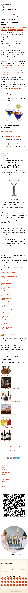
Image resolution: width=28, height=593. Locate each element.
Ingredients (10, 29)
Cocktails (12, 27)
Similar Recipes (20, 29)
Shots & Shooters (7, 484)
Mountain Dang (6, 283)
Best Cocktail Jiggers (6, 375)
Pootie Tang (5, 312)
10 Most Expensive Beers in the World (10, 388)
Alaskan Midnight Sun (9, 276)
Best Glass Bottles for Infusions (8, 427)
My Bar (14, 520)
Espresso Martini (6, 68)
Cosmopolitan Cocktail (7, 65)
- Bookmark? (24, 27)
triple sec (6, 134)
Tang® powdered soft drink (12, 136)
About (3, 569)
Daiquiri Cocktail (19, 65)
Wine (3, 486)
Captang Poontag (7, 287)
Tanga (3, 305)
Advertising (9, 569)
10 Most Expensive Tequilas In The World (10, 401)
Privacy (16, 569)
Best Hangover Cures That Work (8, 414)
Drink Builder (14, 88)
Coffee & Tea (6, 472)
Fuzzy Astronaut (7, 327)
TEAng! (3, 331)
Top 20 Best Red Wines (6, 440)
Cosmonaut (5, 302)
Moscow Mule (14, 70)
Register (14, 146)
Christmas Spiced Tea (8, 334)
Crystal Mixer (12, 39)
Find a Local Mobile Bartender (14, 554)
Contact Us (8, 571)
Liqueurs (4, 477)
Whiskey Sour (19, 72)
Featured (5, 474)
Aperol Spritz (7, 74)
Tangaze (4, 323)
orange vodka (8, 131)
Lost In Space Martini (8, 273)
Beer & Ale (5, 465)
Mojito (8, 70)
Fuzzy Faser (5, 316)
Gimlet (13, 68)
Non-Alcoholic (6, 479)
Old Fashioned (10, 72)
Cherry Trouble (6, 294)
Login (8, 146)
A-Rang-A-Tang (6, 309)
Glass (15, 29)
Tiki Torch (4, 291)
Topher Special (6, 298)
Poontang (4, 280)
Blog (3, 467)
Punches (4, 481)
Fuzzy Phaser (5, 320)
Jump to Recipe (4, 29)
